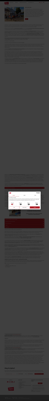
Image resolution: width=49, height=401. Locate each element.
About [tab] (35, 195)
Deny (14, 207)
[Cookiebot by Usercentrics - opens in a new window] (37, 192)
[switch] (20, 204)
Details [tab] (24, 195)
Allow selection (24, 207)
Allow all (35, 207)
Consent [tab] (14, 195)
